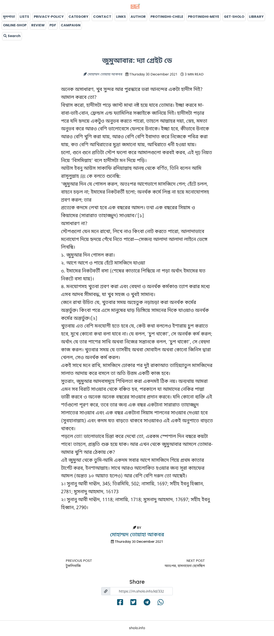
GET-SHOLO (234, 17)
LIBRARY (256, 17)
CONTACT (102, 17)
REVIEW (38, 25)
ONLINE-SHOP (15, 25)
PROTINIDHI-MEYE (203, 17)
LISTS (24, 17)
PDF (52, 25)
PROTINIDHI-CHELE (166, 17)
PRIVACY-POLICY (49, 17)
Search (14, 36)
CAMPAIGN (70, 25)
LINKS (121, 17)
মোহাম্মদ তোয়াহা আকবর (104, 74)
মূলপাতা (9, 17)
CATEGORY (78, 17)
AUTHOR (138, 17)
